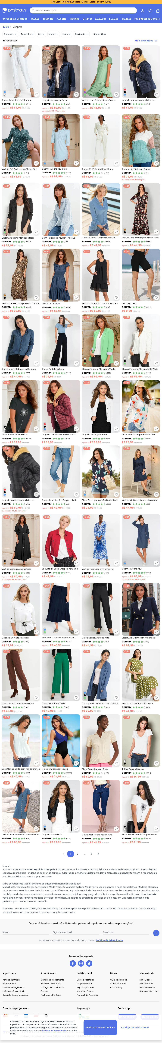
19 (91, 853)
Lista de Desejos (147, 987)
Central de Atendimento (52, 979)
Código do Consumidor (52, 987)
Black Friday (116, 987)
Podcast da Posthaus (87, 995)
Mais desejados (144, 40)
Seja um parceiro (85, 987)
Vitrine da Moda (118, 983)
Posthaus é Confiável (51, 995)
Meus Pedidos (146, 983)
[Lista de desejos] (150, 10)
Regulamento (9, 983)
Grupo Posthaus (84, 983)
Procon (44, 991)
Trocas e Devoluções (51, 983)
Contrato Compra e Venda (15, 995)
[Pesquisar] (33, 10)
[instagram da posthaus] (81, 963)
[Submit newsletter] (156, 933)
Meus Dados (146, 979)
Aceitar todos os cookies (100, 1027)
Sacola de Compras (149, 991)
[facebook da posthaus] (73, 963)
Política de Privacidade (109, 940)
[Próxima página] (98, 854)
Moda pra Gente (85, 991)
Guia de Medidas (118, 979)
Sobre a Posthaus (85, 979)
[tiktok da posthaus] (89, 963)
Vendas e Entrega (11, 979)
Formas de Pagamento (14, 987)
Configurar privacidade (135, 1027)
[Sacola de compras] (157, 10)
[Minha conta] (142, 10)
